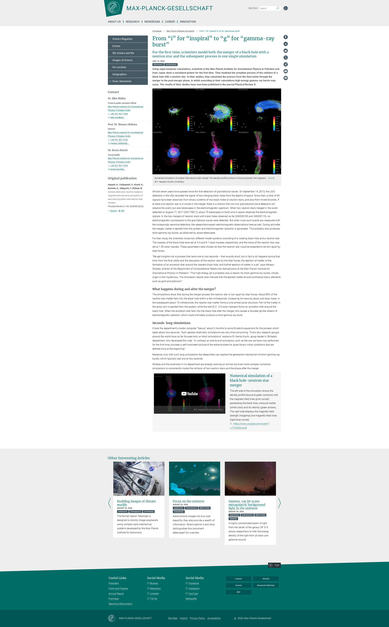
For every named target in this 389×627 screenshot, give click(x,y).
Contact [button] (113, 92)
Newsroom (152, 21)
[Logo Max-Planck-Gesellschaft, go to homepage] (158, 10)
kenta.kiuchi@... (118, 169)
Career (170, 21)
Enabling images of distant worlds (136, 502)
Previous (109, 503)
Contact (238, 579)
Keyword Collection (266, 585)
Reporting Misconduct (120, 603)
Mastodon (155, 588)
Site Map (172, 618)
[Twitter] (285, 57)
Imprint (184, 618)
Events (116, 46)
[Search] (278, 8)
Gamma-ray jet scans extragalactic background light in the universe (247, 504)
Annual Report (116, 593)
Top (276, 565)
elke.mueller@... (117, 117)
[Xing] (285, 64)
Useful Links (117, 578)
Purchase (114, 598)
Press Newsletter (122, 81)
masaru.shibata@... (119, 143)
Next (279, 503)
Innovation (188, 21)
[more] (271, 178)
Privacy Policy (197, 618)
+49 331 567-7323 (119, 165)
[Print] (285, 78)
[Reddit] (285, 50)
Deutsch (253, 8)
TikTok (153, 598)
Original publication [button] (122, 178)
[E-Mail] (285, 71)
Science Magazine (122, 38)
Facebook (194, 583)
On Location (119, 67)
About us (114, 21)
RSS (238, 592)
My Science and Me (123, 53)
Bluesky (154, 583)
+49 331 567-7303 (119, 114)
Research (132, 21)
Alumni (266, 579)
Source (113, 211)
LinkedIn (154, 593)
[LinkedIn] (285, 44)
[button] (278, 172)
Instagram (194, 588)
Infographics (119, 74)
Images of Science (122, 60)
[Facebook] (285, 37)
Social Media (156, 578)
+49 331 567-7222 (119, 140)
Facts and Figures (118, 588)
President (114, 583)
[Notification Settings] (286, 8)
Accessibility (214, 618)
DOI (122, 211)
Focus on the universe (188, 501)
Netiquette (191, 598)
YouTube (193, 593)
